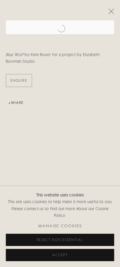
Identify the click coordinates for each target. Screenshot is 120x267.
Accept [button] (60, 255)
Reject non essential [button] (60, 240)
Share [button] (17, 102)
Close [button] (109, 13)
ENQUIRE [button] (18, 80)
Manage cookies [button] (60, 226)
